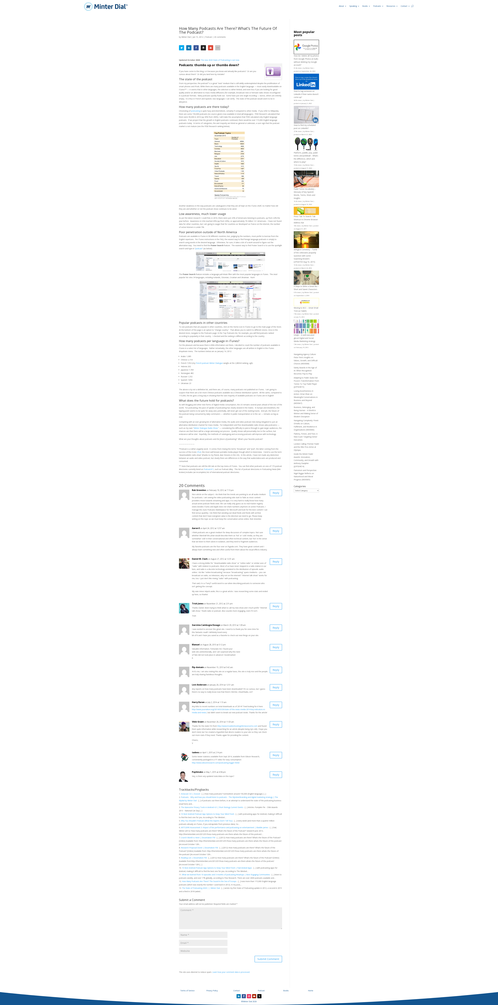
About (341, 6)
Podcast (208, 37)
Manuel (196, 644)
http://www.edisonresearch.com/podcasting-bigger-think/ (216, 762)
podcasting (195, 111)
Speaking (353, 6)
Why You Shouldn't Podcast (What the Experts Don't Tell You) (207, 820)
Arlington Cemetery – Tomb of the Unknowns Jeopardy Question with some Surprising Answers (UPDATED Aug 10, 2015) (305, 255)
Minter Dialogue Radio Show (206, 428)
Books (365, 6)
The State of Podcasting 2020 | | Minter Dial (201, 888)
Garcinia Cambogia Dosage (206, 625)
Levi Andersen (199, 684)
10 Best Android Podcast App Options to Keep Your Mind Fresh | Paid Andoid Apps (217, 868)
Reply (276, 493)
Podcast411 (209, 469)
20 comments (220, 37)
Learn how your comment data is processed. (231, 972)
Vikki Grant (198, 721)
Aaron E (196, 528)
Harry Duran (198, 702)
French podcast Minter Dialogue (209, 363)
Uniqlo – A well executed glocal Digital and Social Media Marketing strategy (304, 338)
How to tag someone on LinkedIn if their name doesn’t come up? (306, 94)
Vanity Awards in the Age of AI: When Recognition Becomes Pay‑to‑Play (305, 370)
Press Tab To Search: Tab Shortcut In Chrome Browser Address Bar (306, 219)
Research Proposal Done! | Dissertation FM (199, 847)
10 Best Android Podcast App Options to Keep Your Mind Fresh (207, 814)
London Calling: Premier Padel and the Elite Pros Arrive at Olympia (306, 447)
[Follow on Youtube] (254, 996)
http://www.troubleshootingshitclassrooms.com (237, 726)
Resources (390, 6)
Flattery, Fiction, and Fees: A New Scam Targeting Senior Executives (305, 437)
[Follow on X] (259, 996)
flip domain (198, 667)
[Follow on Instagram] (249, 996)
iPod (199, 452)
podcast (198, 248)
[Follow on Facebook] (244, 996)
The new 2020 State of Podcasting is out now (220, 60)
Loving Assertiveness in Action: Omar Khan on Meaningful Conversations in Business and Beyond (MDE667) (306, 397)
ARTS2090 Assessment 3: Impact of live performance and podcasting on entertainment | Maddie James (224, 827)
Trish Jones (197, 603)
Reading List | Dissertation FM (194, 858)
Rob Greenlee (199, 490)
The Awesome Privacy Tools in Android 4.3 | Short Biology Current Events (212, 807)
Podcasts (377, 6)
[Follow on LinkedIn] (239, 996)
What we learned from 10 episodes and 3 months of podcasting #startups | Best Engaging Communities (226, 874)
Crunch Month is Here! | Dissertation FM (198, 837)
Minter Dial (186, 37)
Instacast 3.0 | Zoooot (190, 794)
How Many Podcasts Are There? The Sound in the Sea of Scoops (209, 881)
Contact (404, 6)
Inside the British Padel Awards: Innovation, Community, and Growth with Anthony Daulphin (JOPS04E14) (306, 460)
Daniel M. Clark (200, 558)
